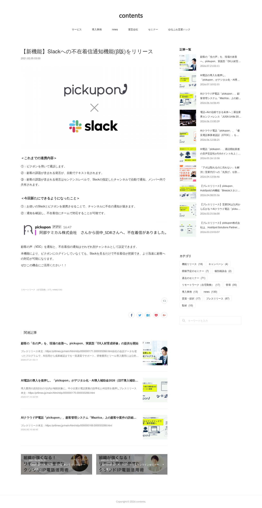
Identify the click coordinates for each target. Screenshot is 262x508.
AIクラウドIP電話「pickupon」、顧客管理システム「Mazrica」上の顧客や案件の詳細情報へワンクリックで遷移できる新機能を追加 (107, 417)
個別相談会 (223, 271)
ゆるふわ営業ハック (179, 29)
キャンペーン (218, 264)
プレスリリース (217, 298)
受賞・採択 (191, 298)
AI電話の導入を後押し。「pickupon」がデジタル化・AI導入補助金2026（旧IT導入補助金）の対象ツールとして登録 (96, 380)
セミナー (153, 29)
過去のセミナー (193, 278)
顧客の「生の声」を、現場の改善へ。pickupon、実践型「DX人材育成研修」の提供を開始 (79, 343)
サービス (77, 29)
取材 (187, 305)
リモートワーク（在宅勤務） (201, 284)
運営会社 (133, 29)
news (115, 29)
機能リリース (192, 264)
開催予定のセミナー (195, 271)
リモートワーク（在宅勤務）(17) (36, 289)
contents (131, 15)
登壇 (231, 284)
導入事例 (97, 29)
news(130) (57, 289)
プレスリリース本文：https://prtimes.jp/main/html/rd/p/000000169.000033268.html (66, 425)
